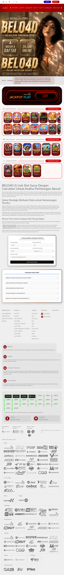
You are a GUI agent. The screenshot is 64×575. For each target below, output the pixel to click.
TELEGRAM (47, 313)
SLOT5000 (17, 321)
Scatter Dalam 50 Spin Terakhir (37, 248)
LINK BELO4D (5, 316)
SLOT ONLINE (18, 318)
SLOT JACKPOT (18, 331)
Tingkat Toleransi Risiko (14, 254)
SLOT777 (16, 313)
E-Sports (34, 336)
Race (35, 7)
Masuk (47, 1)
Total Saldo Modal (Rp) (14, 242)
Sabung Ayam (35, 338)
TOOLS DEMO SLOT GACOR (22, 328)
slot (33, 326)
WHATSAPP (47, 316)
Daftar (56, 1)
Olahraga (47, 7)
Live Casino (28, 7)
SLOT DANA (17, 336)
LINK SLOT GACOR (7, 318)
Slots (20, 7)
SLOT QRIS (17, 333)
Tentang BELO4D (6, 313)
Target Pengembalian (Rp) (14, 248)
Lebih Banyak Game (53, 109)
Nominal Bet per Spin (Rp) (36, 242)
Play (27, 97)
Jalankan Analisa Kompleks (32, 262)
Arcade (33, 331)
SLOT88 (16, 316)
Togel (40, 7)
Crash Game (56, 7)
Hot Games (15, 7)
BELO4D (26, 192)
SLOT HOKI (17, 326)
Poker (33, 333)
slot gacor (14, 205)
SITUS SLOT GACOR (19, 323)
